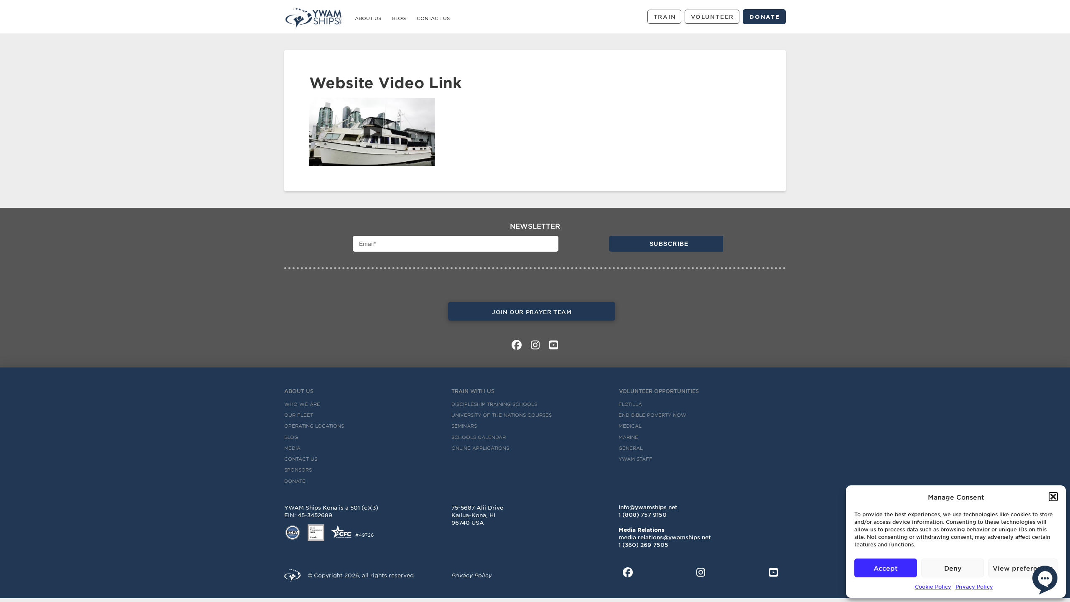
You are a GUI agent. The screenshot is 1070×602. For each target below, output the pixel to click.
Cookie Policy (933, 586)
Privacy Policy (974, 586)
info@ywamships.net (648, 507)
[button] (1053, 496)
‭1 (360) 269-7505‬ (643, 544)
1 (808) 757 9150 (643, 514)
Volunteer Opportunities (659, 391)
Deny (952, 568)
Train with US (472, 391)
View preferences (1023, 568)
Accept (886, 568)
